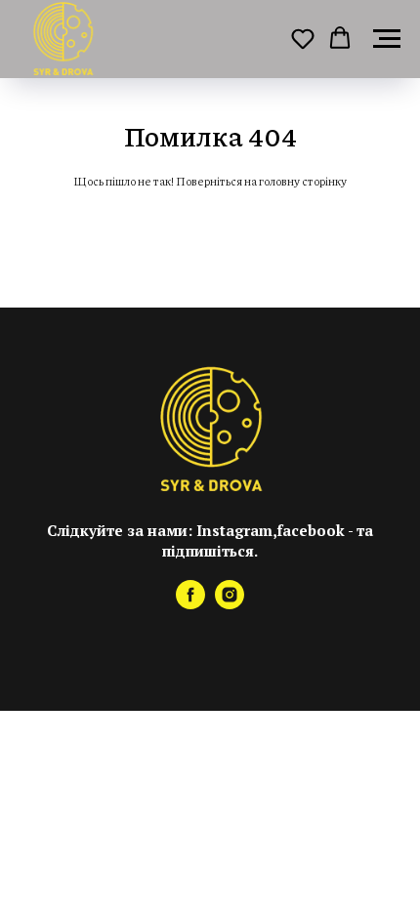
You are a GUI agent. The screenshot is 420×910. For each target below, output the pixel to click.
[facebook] (190, 604)
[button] (303, 38)
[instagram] (229, 604)
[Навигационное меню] (386, 39)
